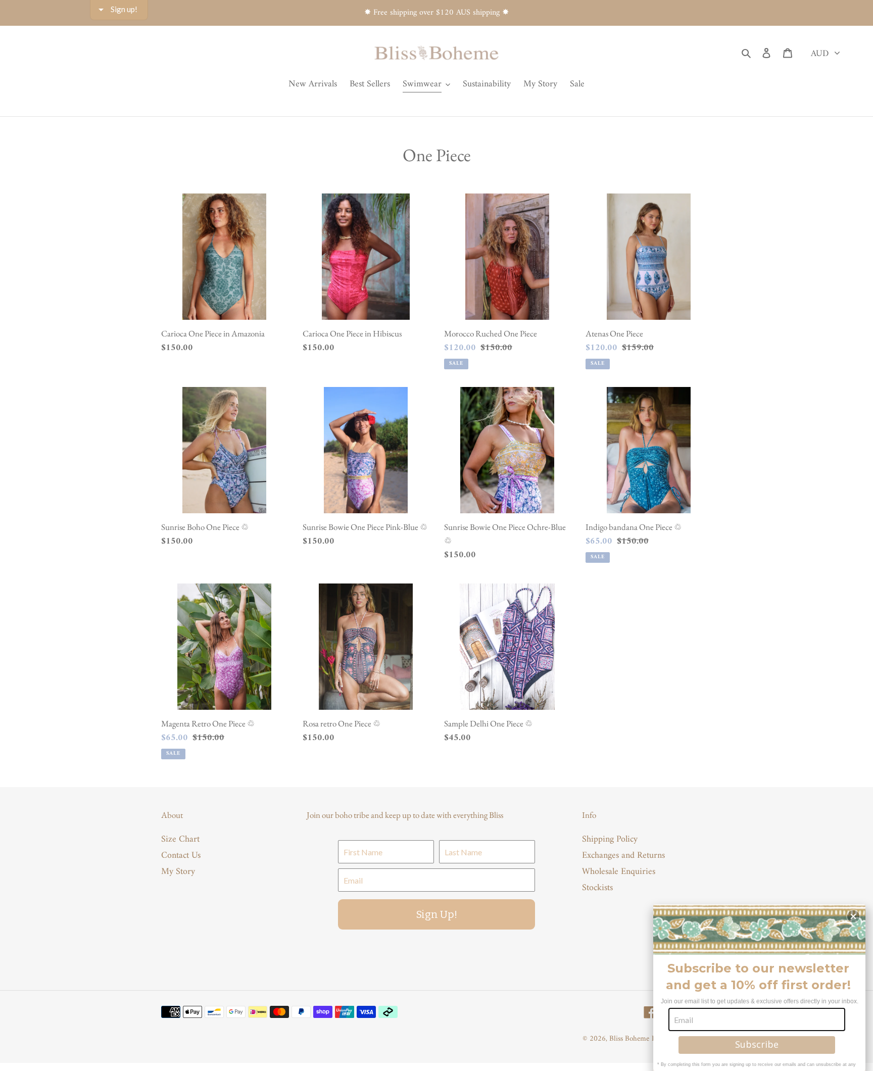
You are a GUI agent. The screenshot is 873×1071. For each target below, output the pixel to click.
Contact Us (181, 855)
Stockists (597, 888)
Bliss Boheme (629, 1039)
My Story (178, 872)
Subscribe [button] (757, 1044)
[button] (853, 916)
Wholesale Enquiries (618, 872)
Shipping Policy (610, 839)
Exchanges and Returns (623, 855)
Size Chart (180, 839)
